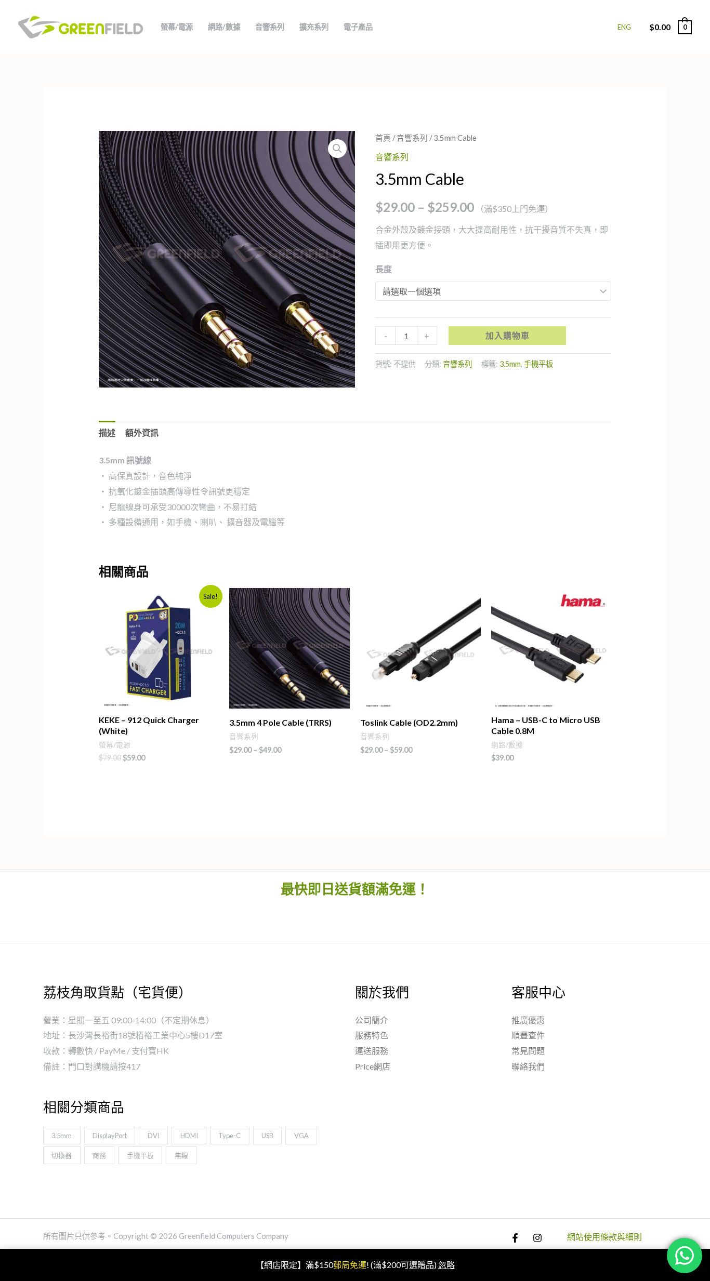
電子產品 (358, 26)
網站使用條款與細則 (604, 1237)
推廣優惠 (528, 1020)
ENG (624, 27)
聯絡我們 (528, 1066)
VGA (301, 1135)
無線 (181, 1155)
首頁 (383, 137)
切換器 (61, 1155)
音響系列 (269, 26)
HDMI (189, 1135)
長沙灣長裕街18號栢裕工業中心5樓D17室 (145, 1035)
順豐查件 (528, 1035)
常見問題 (528, 1051)
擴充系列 (313, 26)
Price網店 (372, 1066)
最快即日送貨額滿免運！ (355, 888)
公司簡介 (371, 1020)
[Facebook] (515, 1238)
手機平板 (538, 363)
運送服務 (371, 1051)
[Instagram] (537, 1238)
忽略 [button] (446, 1265)
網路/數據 (224, 26)
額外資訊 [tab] (142, 432)
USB (267, 1135)
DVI (154, 1135)
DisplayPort (110, 1135)
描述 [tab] (107, 432)
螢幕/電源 (177, 26)
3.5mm (510, 363)
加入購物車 (507, 335)
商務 (99, 1155)
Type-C (229, 1135)
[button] (337, 148)
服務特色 (371, 1035)
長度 (383, 269)
